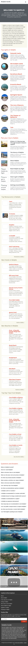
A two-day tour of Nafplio (6, 599)
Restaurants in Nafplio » (19, 256)
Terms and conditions (19, 642)
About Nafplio (4, 597)
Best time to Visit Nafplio (6, 603)
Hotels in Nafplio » (20, 322)
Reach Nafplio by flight (6, 605)
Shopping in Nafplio (5, 609)
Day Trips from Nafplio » (19, 456)
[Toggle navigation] (25, 2)
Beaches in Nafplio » (19, 389)
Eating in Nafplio (4, 601)
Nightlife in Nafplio (5, 607)
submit (24, 621)
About (2, 595)
